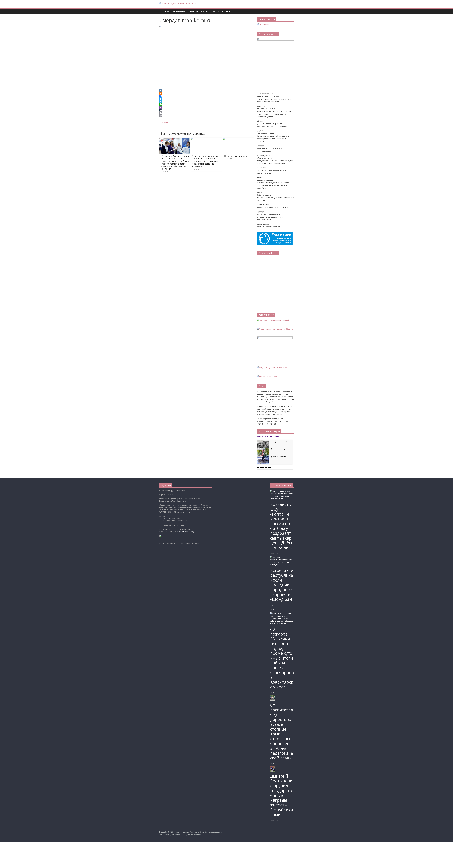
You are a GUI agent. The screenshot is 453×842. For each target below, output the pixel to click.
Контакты (205, 11)
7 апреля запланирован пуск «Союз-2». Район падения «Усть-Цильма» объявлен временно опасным (205, 161)
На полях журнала (221, 11)
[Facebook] (206, 96)
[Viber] (206, 107)
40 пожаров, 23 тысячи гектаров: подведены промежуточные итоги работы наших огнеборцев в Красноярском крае (282, 658)
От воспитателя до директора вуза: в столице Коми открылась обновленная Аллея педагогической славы (281, 731)
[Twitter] (206, 98)
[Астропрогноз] (273, 320)
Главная (166, 11)
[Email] (206, 112)
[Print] (206, 115)
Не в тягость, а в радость (237, 156)
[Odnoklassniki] (206, 93)
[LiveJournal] (206, 110)
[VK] (206, 90)
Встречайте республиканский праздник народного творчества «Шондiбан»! (281, 587)
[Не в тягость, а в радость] (238, 139)
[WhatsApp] (206, 104)
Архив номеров (180, 11)
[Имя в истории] (264, 24)
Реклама (194, 11)
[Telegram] (206, 101)
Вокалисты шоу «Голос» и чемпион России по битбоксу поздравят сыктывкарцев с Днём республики (281, 526)
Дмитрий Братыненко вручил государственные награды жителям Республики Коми (281, 795)
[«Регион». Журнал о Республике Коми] (160, 9)
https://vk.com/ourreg (185, 531)
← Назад (163, 122)
